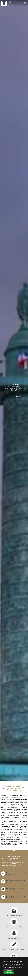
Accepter (9, 972)
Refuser (9, 970)
